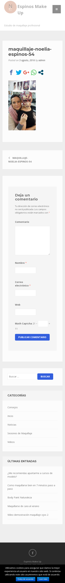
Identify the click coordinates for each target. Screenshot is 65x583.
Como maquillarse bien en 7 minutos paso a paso (31, 487)
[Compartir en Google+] (26, 72)
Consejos (13, 407)
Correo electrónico (23, 283)
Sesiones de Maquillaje (20, 433)
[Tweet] (19, 72)
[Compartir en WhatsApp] (34, 72)
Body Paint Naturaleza (20, 497)
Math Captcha (23, 323)
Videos (11, 442)
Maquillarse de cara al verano (23, 506)
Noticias (12, 424)
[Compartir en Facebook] (11, 72)
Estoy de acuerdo (26, 579)
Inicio (10, 416)
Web (17, 304)
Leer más (43, 579)
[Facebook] (32, 553)
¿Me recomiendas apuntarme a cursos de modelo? (30, 475)
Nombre (21, 262)
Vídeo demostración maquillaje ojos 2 (28, 514)
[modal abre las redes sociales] (40, 72)
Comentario (22, 221)
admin (41, 60)
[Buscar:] (22, 376)
